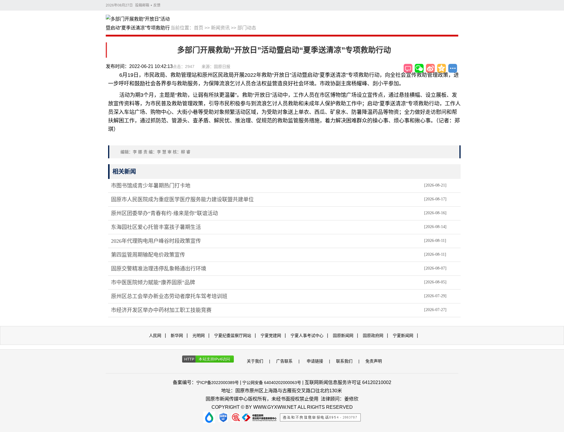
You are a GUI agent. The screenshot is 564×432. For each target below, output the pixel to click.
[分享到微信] (419, 68)
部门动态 (246, 27)
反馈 (156, 5)
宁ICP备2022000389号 (217, 382)
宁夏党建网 (271, 335)
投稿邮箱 (142, 5)
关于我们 (255, 361)
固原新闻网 (343, 335)
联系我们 (344, 361)
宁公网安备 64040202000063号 (271, 382)
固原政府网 (373, 335)
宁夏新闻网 (403, 335)
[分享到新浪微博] (430, 68)
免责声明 (373, 361)
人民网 (155, 335)
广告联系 (284, 361)
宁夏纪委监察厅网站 (232, 335)
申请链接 (315, 361)
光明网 (198, 335)
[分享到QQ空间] (441, 68)
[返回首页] (138, 24)
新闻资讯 (220, 27)
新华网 (177, 335)
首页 (198, 27)
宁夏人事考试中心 (307, 335)
